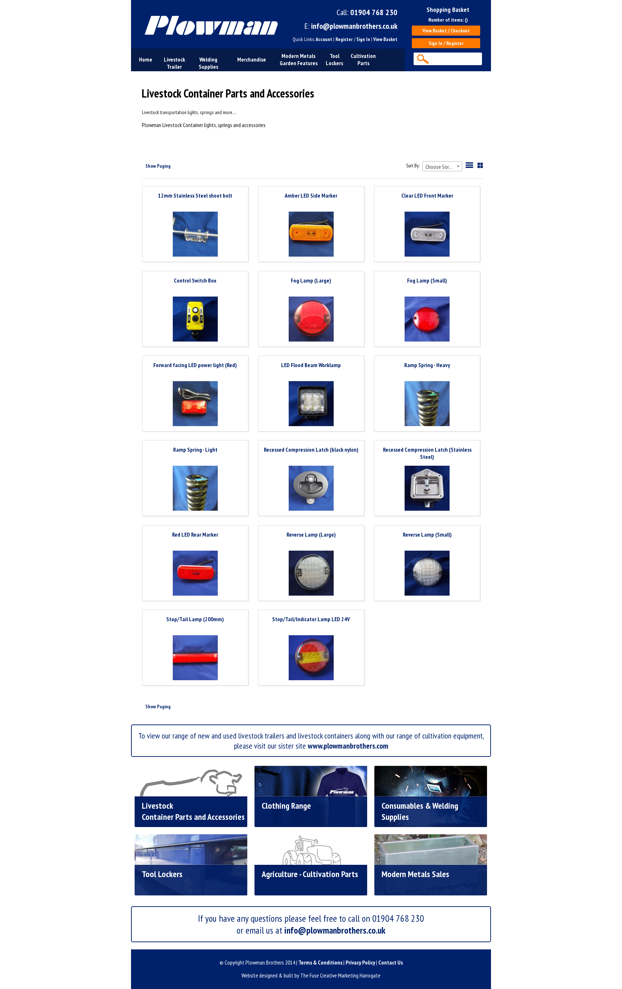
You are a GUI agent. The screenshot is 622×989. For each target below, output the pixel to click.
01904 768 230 (373, 12)
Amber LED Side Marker (311, 195)
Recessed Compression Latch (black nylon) (311, 449)
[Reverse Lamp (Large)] (311, 574)
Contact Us (390, 962)
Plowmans (208, 24)
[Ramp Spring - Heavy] (427, 404)
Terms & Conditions (320, 962)
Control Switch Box (195, 280)
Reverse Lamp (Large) (311, 534)
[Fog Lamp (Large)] (311, 320)
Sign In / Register (446, 43)
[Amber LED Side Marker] (311, 235)
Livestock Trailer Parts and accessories (174, 70)
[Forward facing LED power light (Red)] (195, 404)
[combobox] (442, 166)
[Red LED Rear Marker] (195, 574)
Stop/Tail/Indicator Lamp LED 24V (311, 619)
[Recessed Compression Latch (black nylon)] (311, 489)
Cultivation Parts (363, 59)
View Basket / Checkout (446, 30)
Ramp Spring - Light (195, 449)
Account (324, 39)
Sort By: (412, 165)
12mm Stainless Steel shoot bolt (195, 195)
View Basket (385, 39)
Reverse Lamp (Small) (427, 534)
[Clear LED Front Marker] (427, 235)
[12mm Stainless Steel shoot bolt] (195, 235)
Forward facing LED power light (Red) (195, 365)
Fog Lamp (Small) (427, 280)
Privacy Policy (360, 962)
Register (344, 39)
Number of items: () (448, 20)
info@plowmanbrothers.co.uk (354, 26)
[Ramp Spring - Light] (195, 489)
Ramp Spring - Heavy (427, 365)
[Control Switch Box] (195, 320)
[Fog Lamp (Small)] (427, 320)
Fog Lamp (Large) (311, 280)
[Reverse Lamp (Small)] (427, 574)
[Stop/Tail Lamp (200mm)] (195, 658)
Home (145, 59)
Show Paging (158, 166)
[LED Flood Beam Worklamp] (311, 404)
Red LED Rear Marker (195, 534)
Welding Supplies (208, 63)
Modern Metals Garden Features (298, 59)
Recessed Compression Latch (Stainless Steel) (427, 453)
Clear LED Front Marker (427, 195)
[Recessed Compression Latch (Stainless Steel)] (427, 489)
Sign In (363, 39)
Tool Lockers (334, 59)
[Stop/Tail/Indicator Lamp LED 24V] (311, 658)
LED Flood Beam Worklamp (311, 365)
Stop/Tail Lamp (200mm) (195, 619)
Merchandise (251, 59)
